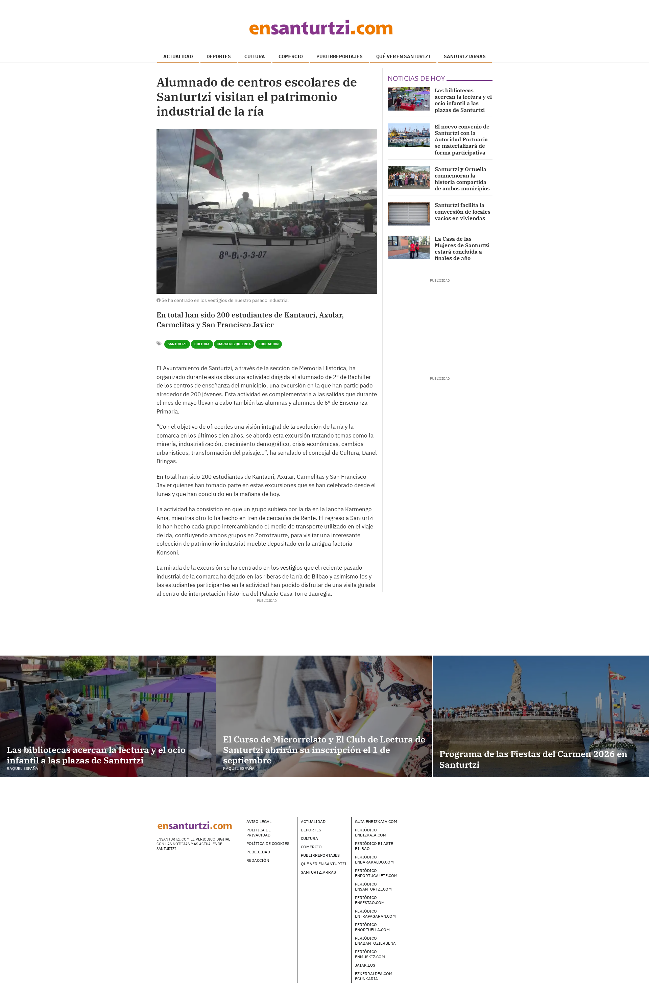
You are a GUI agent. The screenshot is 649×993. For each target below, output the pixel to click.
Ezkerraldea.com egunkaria (373, 976)
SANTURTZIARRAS (465, 56)
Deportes (311, 829)
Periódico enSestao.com (370, 900)
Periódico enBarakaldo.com (374, 859)
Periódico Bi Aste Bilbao (374, 846)
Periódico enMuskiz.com (370, 954)
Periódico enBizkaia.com (370, 832)
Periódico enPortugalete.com (376, 873)
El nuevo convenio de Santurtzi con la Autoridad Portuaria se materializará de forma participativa (462, 139)
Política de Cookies (267, 843)
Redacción (257, 860)
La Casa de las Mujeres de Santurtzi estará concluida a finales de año (462, 248)
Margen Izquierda (234, 344)
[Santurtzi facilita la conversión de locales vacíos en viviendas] (409, 213)
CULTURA (254, 56)
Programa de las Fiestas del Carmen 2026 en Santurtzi (533, 759)
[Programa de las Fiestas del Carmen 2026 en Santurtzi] (541, 716)
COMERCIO (291, 56)
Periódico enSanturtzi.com (373, 886)
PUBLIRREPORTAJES (339, 56)
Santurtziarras (318, 872)
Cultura (202, 344)
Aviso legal (258, 821)
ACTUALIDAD (178, 56)
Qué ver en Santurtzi (323, 863)
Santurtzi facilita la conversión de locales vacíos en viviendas (462, 211)
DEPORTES (219, 56)
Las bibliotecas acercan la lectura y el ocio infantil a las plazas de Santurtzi (463, 100)
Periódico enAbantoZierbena (375, 941)
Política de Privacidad (258, 832)
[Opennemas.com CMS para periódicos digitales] (450, 828)
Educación (269, 344)
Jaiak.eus (365, 965)
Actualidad (313, 821)
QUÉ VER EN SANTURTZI (403, 56)
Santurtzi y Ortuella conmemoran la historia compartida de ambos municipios (462, 179)
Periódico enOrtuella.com (372, 927)
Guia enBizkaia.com (376, 821)
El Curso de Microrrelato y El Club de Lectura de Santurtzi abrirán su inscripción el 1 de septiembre (324, 749)
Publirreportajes (320, 855)
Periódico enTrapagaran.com (375, 913)
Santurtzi (177, 344)
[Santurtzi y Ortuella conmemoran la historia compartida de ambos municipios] (409, 177)
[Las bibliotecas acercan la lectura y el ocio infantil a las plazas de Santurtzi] (409, 99)
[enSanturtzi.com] (324, 27)
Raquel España (22, 768)
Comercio (311, 846)
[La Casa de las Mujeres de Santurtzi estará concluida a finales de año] (409, 247)
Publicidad (258, 851)
